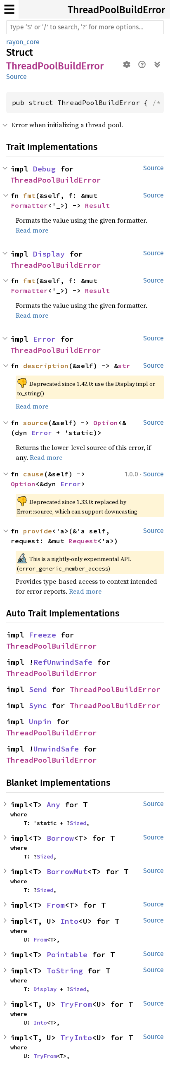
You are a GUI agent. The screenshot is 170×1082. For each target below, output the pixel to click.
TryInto (76, 1037)
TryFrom (76, 1004)
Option (105, 423)
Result (97, 205)
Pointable (67, 954)
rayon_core (23, 42)
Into (69, 921)
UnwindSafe (56, 749)
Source (16, 77)
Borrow (60, 838)
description (45, 365)
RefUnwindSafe (62, 662)
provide (37, 531)
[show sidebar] (9, 9)
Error (44, 339)
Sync (38, 705)
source (35, 423)
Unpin (40, 721)
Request (82, 541)
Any (53, 804)
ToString (65, 970)
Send (38, 689)
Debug (44, 169)
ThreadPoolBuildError (116, 10)
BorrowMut (67, 871)
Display (49, 254)
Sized (78, 823)
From (56, 905)
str (124, 365)
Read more (32, 230)
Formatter (29, 205)
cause (33, 474)
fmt (29, 195)
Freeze (42, 635)
